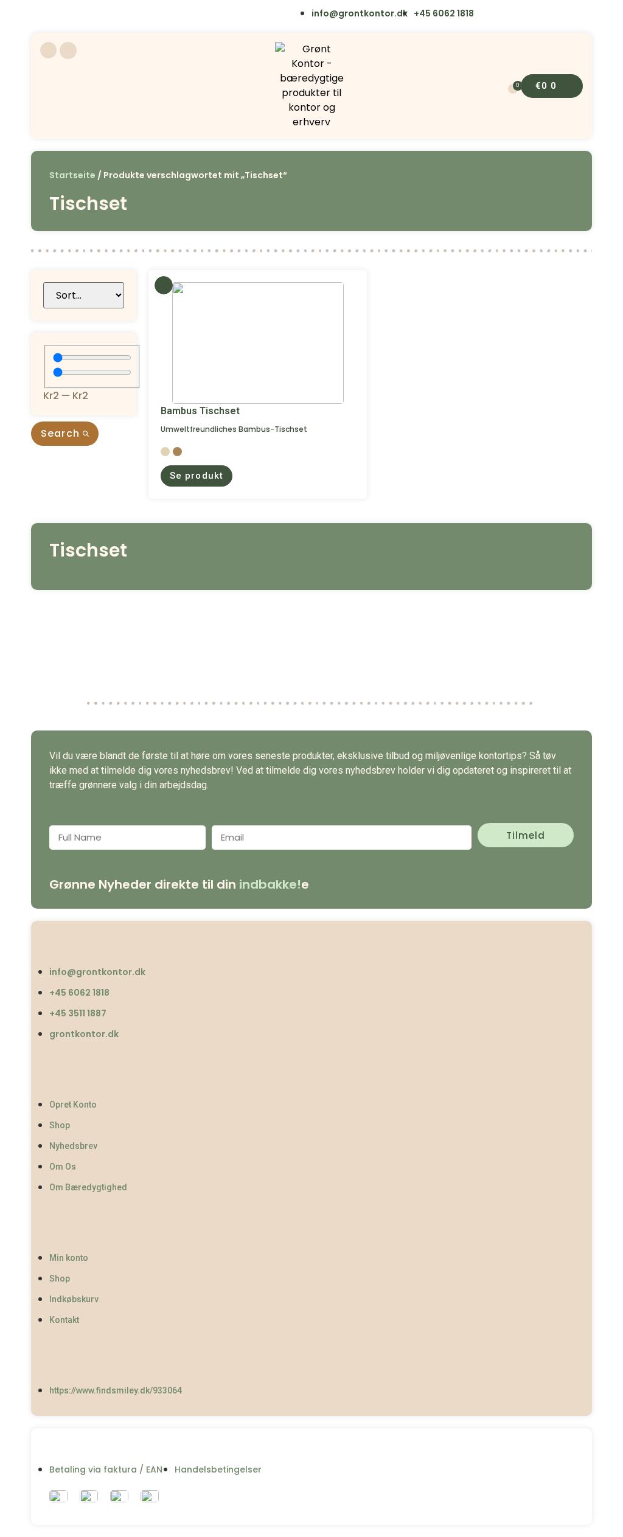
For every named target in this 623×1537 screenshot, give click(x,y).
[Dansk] (48, 14)
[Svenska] (98, 14)
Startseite (72, 175)
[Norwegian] (123, 14)
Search (62, 433)
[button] (196, 476)
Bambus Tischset (200, 411)
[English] (73, 14)
